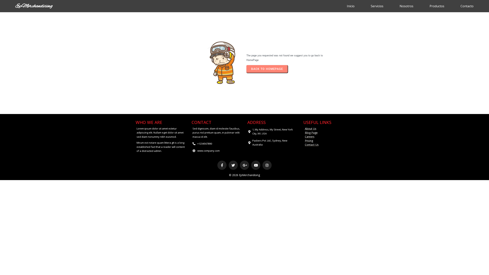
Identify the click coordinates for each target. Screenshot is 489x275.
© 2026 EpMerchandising (244, 175)
